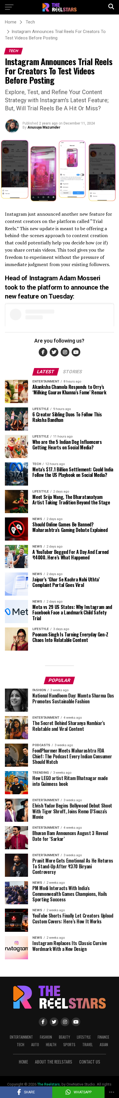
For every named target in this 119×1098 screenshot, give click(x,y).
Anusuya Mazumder (43, 127)
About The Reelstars (53, 1062)
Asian (104, 1044)
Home (23, 1062)
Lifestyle (84, 1037)
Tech (20, 1044)
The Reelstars (48, 1084)
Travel (87, 1044)
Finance (103, 1037)
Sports (69, 1044)
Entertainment (21, 1037)
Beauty (64, 1037)
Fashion (46, 1037)
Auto (35, 1044)
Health (51, 1044)
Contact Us (89, 1062)
